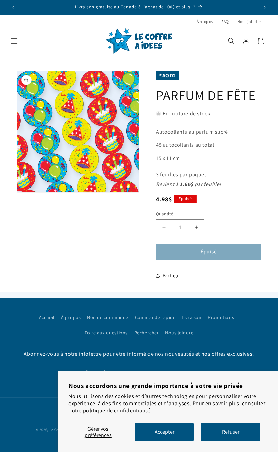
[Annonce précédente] (13, 7)
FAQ (225, 21)
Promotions (221, 317)
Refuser (230, 431)
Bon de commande (107, 317)
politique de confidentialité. (117, 410)
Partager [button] (172, 275)
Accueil (47, 317)
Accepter (164, 431)
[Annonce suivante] (264, 7)
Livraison (191, 317)
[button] (14, 41)
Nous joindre (249, 21)
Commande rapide (155, 317)
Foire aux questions (106, 333)
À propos (205, 21)
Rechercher (146, 333)
